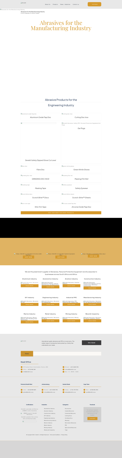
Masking (67, 420)
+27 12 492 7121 (32, 369)
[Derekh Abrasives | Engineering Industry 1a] (50, 301)
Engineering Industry (49, 418)
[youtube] (90, 434)
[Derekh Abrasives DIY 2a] (29, 301)
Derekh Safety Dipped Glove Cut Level (40, 160)
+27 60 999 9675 (31, 389)
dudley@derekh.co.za (70, 392)
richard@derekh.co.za (70, 369)
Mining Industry (48, 427)
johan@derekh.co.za (28, 392)
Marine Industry (48, 422)
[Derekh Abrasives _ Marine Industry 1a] (29, 317)
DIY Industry (47, 415)
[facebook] (84, 434)
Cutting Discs (68, 415)
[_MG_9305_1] (28, 254)
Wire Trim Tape (40, 207)
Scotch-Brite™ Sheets (81, 197)
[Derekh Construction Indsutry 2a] (92, 282)
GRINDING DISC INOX (40, 179)
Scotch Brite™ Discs (40, 197)
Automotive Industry (49, 408)
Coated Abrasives (69, 411)
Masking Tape (40, 188)
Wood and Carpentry (49, 430)
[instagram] (88, 434)
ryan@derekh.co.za (91, 392)
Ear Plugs (81, 128)
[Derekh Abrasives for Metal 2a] (50, 317)
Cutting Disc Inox (81, 117)
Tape (66, 430)
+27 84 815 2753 (94, 389)
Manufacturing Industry (50, 420)
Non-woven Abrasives (70, 422)
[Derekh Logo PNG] (23, 3)
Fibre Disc (41, 169)
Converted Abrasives (70, 413)
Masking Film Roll (81, 179)
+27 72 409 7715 (74, 367)
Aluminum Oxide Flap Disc (40, 117)
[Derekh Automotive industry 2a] (50, 282)
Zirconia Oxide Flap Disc (81, 207)
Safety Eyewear (81, 188)
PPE (66, 425)
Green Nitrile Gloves (81, 169)
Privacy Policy (64, 434)
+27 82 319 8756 (74, 389)
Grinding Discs (69, 418)
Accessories (68, 408)
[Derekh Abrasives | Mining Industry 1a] (71, 317)
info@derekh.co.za (28, 371)
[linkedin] (93, 434)
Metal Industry (48, 425)
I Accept (92, 418)
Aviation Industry (48, 411)
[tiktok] (86, 434)
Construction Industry (49, 413)
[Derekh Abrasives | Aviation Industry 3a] (71, 282)
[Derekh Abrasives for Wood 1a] (92, 317)
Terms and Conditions (55, 434)
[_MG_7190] (61, 254)
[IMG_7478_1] (93, 254)
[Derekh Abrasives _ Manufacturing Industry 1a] (92, 301)
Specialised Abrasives (70, 427)
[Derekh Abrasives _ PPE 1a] (71, 301)
